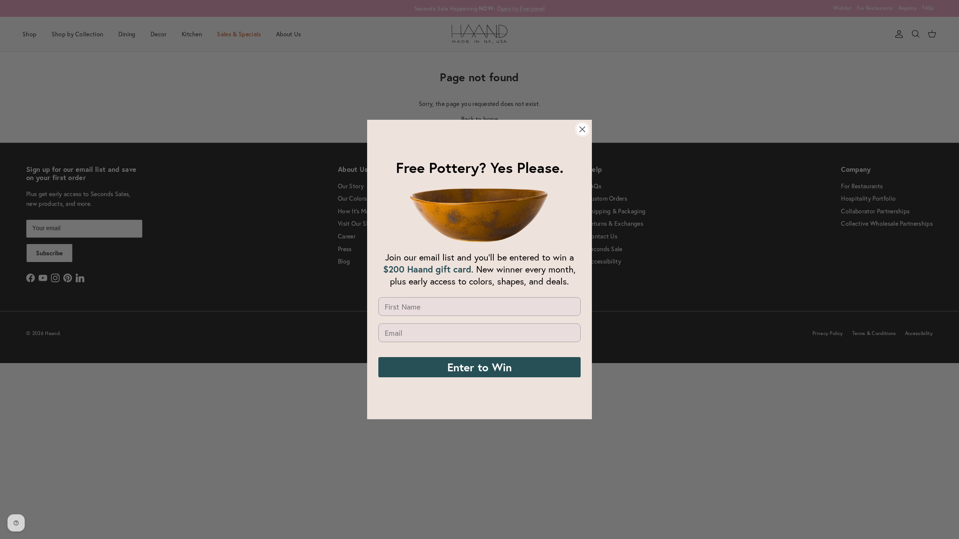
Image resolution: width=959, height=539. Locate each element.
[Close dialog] (582, 129)
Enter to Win (479, 367)
